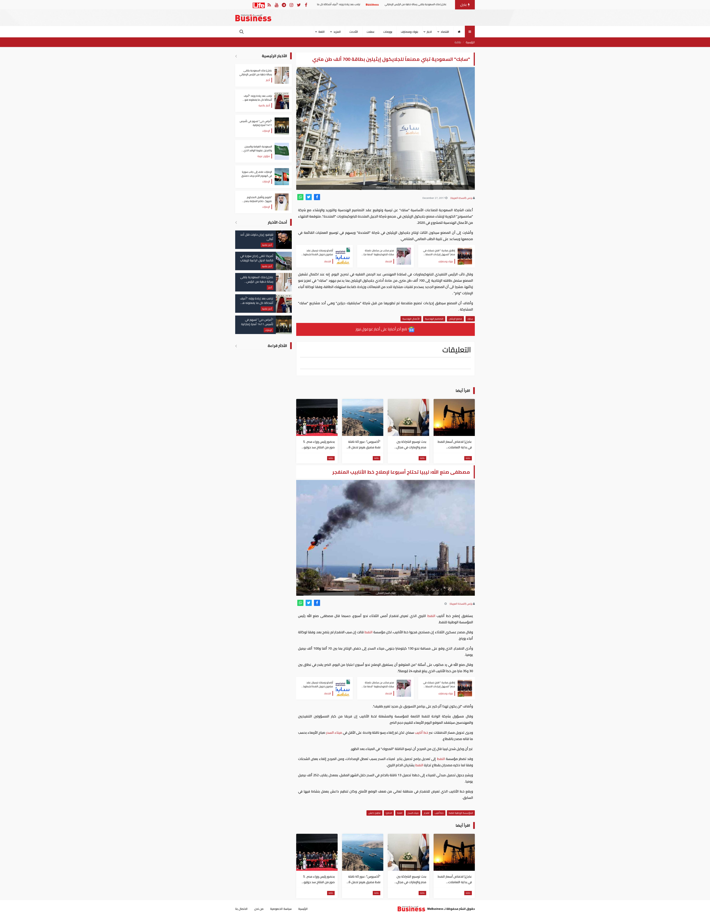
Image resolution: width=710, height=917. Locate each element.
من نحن (258, 908)
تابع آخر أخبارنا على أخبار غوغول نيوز (382, 329)
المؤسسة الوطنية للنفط (461, 813)
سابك (470, 318)
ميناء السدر (334, 732)
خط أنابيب (421, 732)
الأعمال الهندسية (411, 318)
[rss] (269, 4)
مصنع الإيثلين (455, 318)
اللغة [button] (321, 31)
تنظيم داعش (374, 813)
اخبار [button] (429, 31)
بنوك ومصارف (409, 31)
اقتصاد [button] (445, 31)
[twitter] (308, 197)
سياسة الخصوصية (281, 908)
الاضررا (389, 813)
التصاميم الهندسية (434, 318)
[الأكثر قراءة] (236, 345)
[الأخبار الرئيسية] (236, 56)
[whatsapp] (300, 197)
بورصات (387, 31)
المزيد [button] (337, 31)
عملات (371, 31)
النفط (431, 616)
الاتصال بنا (241, 908)
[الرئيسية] (459, 31)
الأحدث (353, 31)
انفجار (426, 813)
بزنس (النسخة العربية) (461, 197)
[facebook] (317, 197)
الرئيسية (470, 42)
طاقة (457, 42)
